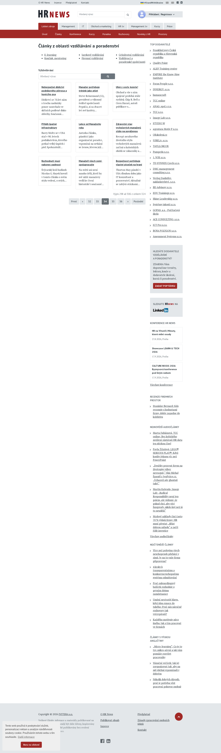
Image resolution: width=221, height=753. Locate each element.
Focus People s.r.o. (163, 83)
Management (68, 26)
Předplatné (71, 2)
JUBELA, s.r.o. (160, 140)
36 (121, 201)
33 (97, 201)
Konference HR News (162, 323)
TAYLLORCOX (161, 146)
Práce (169, 26)
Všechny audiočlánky (161, 536)
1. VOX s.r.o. (159, 157)
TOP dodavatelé (160, 44)
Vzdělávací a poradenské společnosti (132, 60)
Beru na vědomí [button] (31, 745)
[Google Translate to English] (173, 2)
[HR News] (53, 13)
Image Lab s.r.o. (162, 117)
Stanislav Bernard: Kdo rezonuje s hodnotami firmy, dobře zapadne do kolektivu (166, 411)
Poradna (106, 34)
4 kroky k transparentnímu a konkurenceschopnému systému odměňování (166, 572)
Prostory (162, 34)
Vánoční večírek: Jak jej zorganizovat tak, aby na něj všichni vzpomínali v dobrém (166, 668)
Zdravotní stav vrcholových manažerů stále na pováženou (128, 127)
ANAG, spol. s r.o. (162, 106)
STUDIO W (159, 123)
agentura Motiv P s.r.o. (165, 129)
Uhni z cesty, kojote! (127, 87)
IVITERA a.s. (66, 714)
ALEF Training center (165, 68)
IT (83, 26)
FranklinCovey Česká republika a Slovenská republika (165, 54)
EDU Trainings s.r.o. (164, 193)
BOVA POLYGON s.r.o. (165, 230)
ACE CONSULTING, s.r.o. (166, 219)
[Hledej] (127, 14)
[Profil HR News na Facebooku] (178, 2)
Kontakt (85, 2)
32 (89, 201)
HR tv (121, 26)
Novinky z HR (143, 34)
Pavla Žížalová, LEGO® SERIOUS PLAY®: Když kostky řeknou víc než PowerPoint (166, 455)
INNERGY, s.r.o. (161, 89)
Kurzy (157, 26)
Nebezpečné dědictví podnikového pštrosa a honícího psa (54, 90)
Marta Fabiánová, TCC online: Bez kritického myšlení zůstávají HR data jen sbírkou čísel (167, 438)
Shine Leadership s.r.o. (165, 198)
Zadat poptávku (165, 285)
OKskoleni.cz (160, 134)
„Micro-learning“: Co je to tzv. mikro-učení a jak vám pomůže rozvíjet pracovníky (167, 652)
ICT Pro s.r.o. (160, 225)
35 (113, 201)
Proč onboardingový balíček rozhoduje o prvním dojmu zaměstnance (164, 589)
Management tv (139, 26)
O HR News (44, 2)
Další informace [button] (26, 737)
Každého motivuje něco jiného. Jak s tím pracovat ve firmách (167, 623)
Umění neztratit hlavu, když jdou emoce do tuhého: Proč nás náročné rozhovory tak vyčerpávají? (167, 607)
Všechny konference (161, 384)
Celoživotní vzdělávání (131, 54)
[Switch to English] (168, 2)
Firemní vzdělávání (92, 58)
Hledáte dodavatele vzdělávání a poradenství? (166, 255)
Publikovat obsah (109, 720)
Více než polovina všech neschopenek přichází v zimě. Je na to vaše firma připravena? (166, 556)
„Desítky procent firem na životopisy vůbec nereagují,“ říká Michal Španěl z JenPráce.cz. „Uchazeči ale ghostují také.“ (168, 474)
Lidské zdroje (48, 26)
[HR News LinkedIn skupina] (181, 2)
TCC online (159, 100)
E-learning (50, 54)
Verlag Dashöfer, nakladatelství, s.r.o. (164, 179)
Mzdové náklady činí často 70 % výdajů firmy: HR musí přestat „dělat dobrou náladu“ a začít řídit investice (167, 523)
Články (58, 34)
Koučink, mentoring (55, 58)
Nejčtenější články (161, 544)
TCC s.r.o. (158, 112)
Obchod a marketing (101, 26)
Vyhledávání (45, 70)
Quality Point (160, 63)
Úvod (44, 34)
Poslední (138, 201)
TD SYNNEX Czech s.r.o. (166, 163)
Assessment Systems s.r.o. (167, 236)
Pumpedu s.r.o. (161, 152)
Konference (75, 34)
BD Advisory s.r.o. (162, 187)
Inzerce (57, 2)
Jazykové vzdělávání (93, 54)
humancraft (159, 95)
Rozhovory (123, 34)
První (74, 201)
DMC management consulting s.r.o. (163, 170)
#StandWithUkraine (153, 2)
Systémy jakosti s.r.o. (164, 204)
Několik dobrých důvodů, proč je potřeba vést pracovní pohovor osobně (167, 683)
